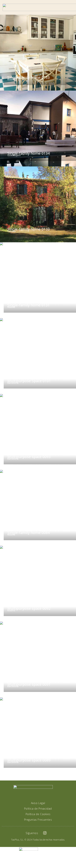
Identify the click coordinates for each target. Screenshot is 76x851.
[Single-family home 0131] (38, 280)
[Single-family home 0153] (38, 53)
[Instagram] (45, 833)
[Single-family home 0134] (38, 128)
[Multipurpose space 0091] (38, 659)
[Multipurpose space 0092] (38, 584)
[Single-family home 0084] (38, 508)
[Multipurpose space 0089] (38, 735)
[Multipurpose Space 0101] (38, 356)
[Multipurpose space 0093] (38, 432)
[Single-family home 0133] (38, 204)
